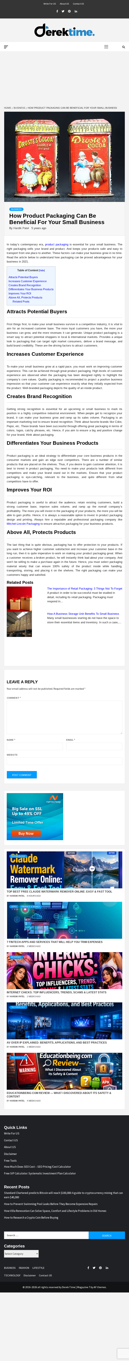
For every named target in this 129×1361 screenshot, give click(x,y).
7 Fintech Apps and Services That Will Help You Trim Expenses (55, 942)
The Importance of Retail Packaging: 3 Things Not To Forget (84, 588)
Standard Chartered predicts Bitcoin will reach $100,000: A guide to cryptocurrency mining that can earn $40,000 (63, 1195)
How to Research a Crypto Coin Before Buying (31, 1217)
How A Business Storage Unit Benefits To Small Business (83, 613)
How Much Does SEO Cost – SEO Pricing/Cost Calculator (37, 1167)
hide (42, 270)
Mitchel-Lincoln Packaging (23, 523)
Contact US (78, 3)
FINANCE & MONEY (31, 906)
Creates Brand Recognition (25, 285)
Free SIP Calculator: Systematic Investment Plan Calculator (40, 1173)
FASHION (24, 1267)
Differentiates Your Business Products (31, 289)
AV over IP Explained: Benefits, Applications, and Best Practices (57, 1042)
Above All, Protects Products (25, 297)
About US (64, 3)
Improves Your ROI (20, 293)
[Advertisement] (64, 78)
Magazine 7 (83, 1287)
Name (11, 739)
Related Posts (21, 301)
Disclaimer (10, 1154)
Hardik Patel (21, 228)
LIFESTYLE (38, 1267)
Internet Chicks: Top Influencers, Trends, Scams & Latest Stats (56, 992)
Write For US (50, 3)
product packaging (56, 244)
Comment (14, 697)
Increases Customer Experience (28, 281)
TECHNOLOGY (18, 856)
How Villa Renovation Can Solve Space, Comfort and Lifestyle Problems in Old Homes (55, 1211)
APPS (14, 906)
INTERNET (16, 957)
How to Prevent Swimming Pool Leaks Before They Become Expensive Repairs (51, 1204)
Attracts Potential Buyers (23, 277)
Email (70, 739)
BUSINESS (16, 209)
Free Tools (10, 1160)
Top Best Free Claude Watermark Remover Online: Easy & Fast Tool (59, 891)
